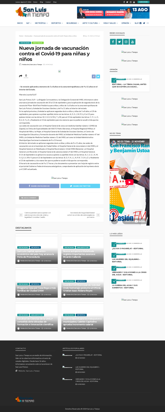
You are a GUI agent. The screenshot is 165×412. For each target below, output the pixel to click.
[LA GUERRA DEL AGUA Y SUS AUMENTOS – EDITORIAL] (127, 281)
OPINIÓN (125, 23)
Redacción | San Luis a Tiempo (32, 64)
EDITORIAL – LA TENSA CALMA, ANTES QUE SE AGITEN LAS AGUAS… (129, 85)
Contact (48, 2)
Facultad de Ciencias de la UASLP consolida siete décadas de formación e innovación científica (35, 322)
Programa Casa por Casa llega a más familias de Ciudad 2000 (36, 289)
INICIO (20, 23)
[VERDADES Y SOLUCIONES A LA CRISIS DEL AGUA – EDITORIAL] (127, 268)
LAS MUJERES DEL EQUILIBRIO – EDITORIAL (126, 260)
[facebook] (124, 2)
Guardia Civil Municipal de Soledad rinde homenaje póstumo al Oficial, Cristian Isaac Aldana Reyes (82, 288)
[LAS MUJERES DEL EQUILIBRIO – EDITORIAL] (127, 255)
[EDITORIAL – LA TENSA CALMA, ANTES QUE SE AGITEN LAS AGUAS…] (127, 80)
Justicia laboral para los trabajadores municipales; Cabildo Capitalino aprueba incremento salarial (82, 322)
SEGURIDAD (71, 23)
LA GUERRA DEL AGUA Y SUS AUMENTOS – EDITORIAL (124, 286)
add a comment (30, 198)
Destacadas (25, 43)
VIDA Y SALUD (109, 23)
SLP (27, 23)
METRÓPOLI (40, 23)
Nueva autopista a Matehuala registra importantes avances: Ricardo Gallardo (79, 254)
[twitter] (127, 2)
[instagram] (130, 2)
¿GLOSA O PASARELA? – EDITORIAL (127, 248)
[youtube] (134, 2)
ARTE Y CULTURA (90, 23)
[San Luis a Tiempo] (32, 12)
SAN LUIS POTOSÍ (82, 247)
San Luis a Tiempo (33, 371)
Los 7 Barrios (119, 79)
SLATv (137, 23)
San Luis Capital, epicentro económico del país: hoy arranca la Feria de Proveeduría (35, 254)
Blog (41, 2)
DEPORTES (56, 23)
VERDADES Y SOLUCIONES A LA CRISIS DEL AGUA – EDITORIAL (129, 273)
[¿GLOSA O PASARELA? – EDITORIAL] (127, 244)
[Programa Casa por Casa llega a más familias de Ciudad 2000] (36, 282)
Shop (54, 2)
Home (35, 2)
